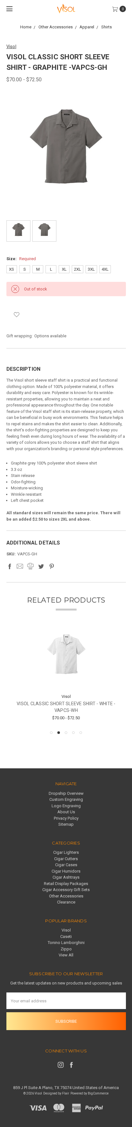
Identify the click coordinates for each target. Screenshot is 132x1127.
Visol (66, 930)
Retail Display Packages (66, 883)
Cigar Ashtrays (66, 877)
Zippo (66, 949)
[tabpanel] (66, 675)
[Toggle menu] (9, 9)
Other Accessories (66, 896)
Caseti (66, 936)
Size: (21, 258)
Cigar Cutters (66, 858)
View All (66, 955)
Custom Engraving (66, 799)
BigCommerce (98, 1093)
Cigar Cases (66, 864)
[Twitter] (41, 566)
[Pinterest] (51, 566)
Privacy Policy (66, 818)
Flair (65, 1093)
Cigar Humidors (66, 871)
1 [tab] (51, 732)
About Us (66, 811)
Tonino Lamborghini (66, 942)
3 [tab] (66, 732)
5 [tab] (80, 732)
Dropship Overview (66, 793)
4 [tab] (73, 732)
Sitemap (66, 824)
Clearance (66, 902)
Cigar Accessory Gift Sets (66, 889)
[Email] (20, 566)
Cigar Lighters (66, 852)
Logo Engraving (66, 805)
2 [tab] (58, 732)
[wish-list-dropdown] (16, 314)
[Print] (30, 566)
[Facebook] (9, 566)
